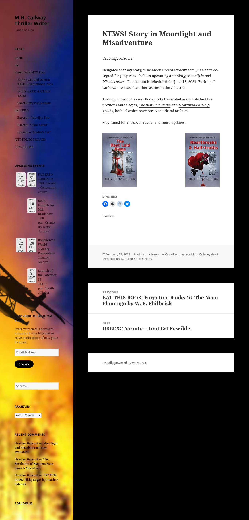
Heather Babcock (26, 443)
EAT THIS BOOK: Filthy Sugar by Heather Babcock (36, 479)
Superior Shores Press (136, 99)
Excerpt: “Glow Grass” (32, 125)
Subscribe (24, 364)
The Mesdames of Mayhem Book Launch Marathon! (34, 463)
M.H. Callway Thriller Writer (32, 20)
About (19, 58)
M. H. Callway (200, 254)
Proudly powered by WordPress (124, 363)
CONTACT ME (24, 147)
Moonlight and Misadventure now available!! (36, 447)
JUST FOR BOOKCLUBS (30, 139)
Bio (17, 65)
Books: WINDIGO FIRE (30, 72)
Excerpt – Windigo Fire (33, 118)
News (155, 254)
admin (140, 254)
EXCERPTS (22, 110)
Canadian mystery (177, 254)
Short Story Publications (34, 103)
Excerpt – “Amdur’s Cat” (34, 132)
